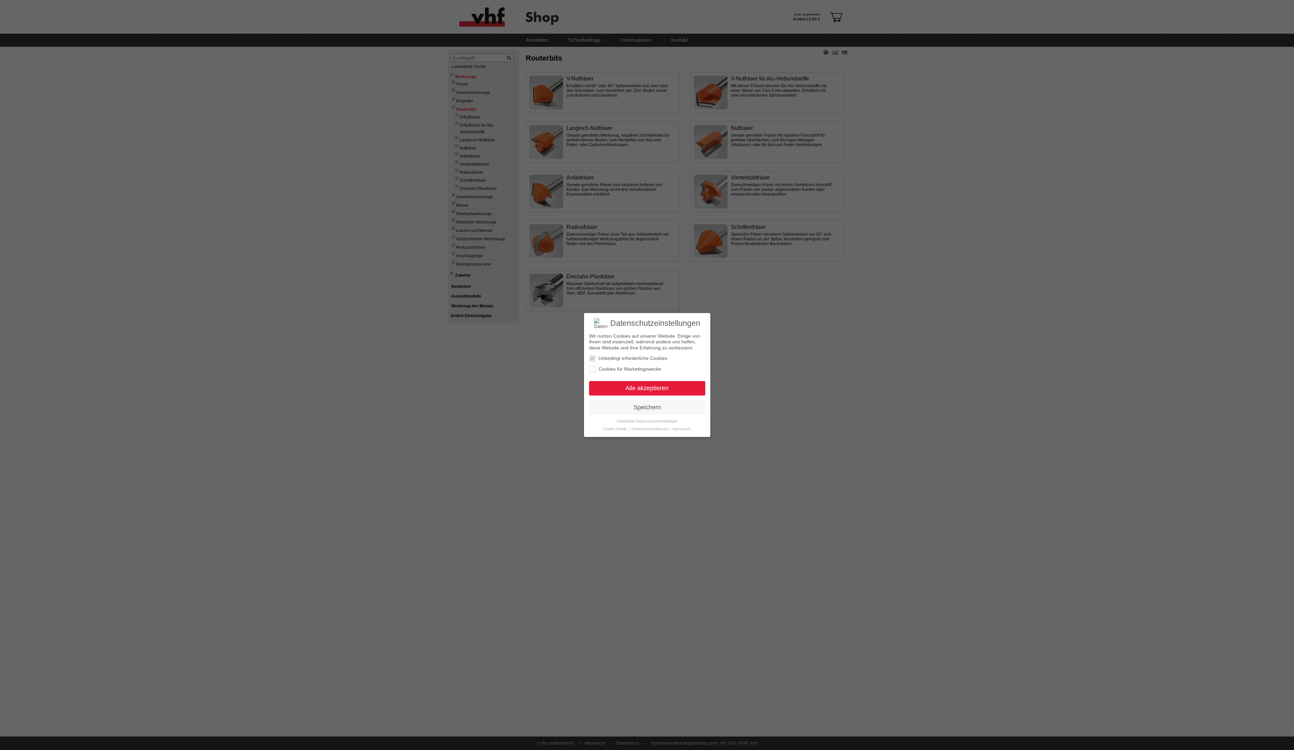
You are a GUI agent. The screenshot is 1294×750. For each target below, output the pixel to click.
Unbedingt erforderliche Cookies (632, 358)
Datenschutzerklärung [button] (650, 429)
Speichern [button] (647, 407)
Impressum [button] (681, 429)
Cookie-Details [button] (615, 429)
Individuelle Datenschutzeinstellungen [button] (647, 421)
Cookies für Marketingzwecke (629, 369)
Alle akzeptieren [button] (647, 388)
